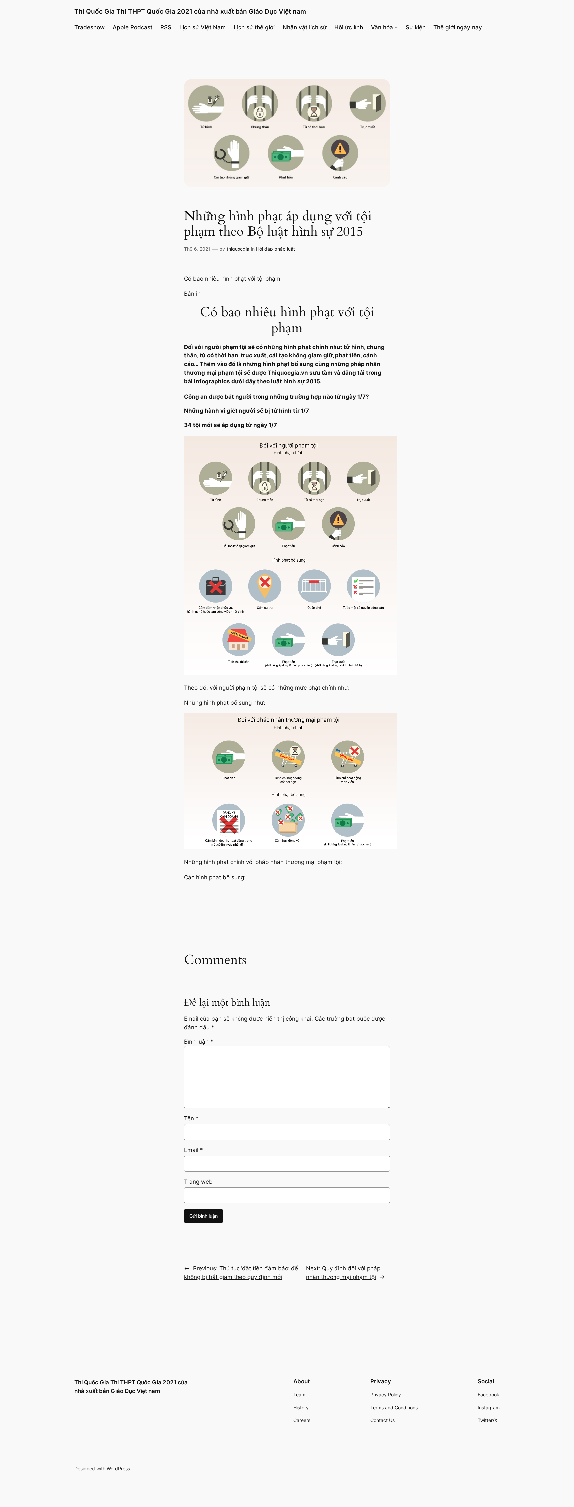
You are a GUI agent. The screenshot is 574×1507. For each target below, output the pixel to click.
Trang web (198, 1181)
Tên (191, 1118)
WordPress (118, 1468)
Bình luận (198, 1041)
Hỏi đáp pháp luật (275, 248)
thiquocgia (238, 248)
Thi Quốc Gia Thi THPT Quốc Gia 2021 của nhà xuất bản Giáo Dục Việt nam (190, 11)
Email (193, 1150)
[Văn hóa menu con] (396, 27)
